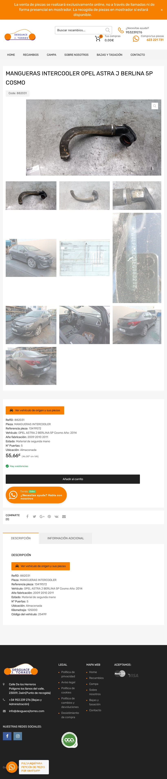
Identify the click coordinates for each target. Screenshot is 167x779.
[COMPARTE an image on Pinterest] (48, 516)
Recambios (31, 55)
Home (11, 55)
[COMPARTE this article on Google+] (41, 516)
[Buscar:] (83, 30)
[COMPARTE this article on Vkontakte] (56, 516)
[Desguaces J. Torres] (20, 35)
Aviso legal (68, 682)
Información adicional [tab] (65, 538)
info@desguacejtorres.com (26, 711)
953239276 (134, 32)
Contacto (138, 55)
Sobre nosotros (76, 55)
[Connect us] (7, 736)
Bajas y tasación (109, 55)
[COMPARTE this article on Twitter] (34, 516)
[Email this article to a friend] (63, 516)
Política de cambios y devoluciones (70, 703)
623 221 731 (155, 40)
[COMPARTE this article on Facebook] (26, 516)
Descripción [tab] (21, 538)
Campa (51, 55)
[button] (154, 106)
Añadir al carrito (73, 479)
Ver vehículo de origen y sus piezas (37, 410)
